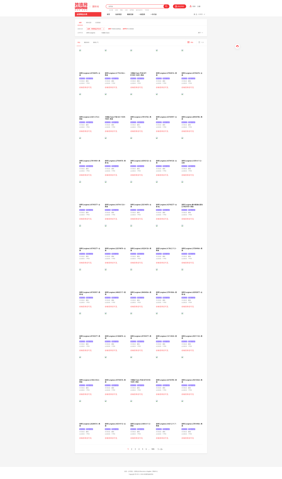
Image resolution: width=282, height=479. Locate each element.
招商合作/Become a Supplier (142, 471)
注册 (198, 6)
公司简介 (130, 471)
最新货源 (130, 14)
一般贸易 (142, 14)
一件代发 (153, 14)
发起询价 (181, 6)
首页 (108, 14)
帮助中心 (155, 471)
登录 (194, 6)
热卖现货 (118, 14)
